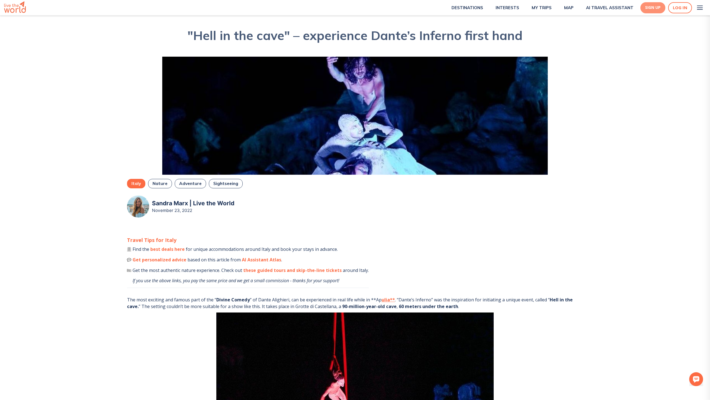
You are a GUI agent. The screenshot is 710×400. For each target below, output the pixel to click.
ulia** (388, 300)
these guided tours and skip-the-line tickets (292, 270)
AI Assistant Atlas (261, 260)
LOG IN (680, 7)
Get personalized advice (159, 260)
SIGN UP (653, 7)
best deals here (167, 249)
